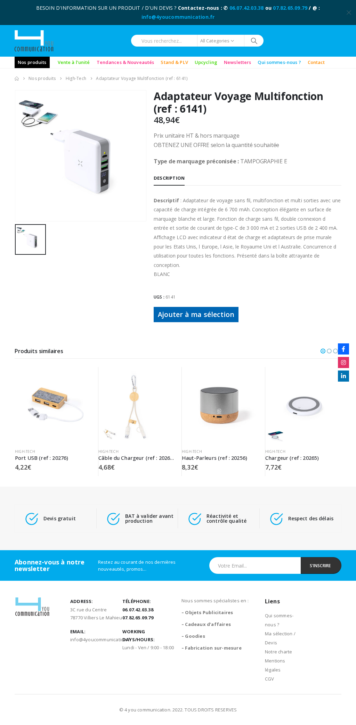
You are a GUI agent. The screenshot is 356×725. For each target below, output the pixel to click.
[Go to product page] (53, 405)
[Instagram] (343, 362)
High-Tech (25, 451)
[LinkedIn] (343, 376)
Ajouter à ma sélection (196, 314)
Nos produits (32, 62)
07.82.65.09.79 (290, 8)
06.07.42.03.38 (246, 8)
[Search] (254, 41)
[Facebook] (343, 349)
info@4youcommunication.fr (178, 17)
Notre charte (278, 652)
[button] (323, 351)
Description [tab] (169, 178)
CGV (269, 679)
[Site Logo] (34, 40)
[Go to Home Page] (17, 78)
